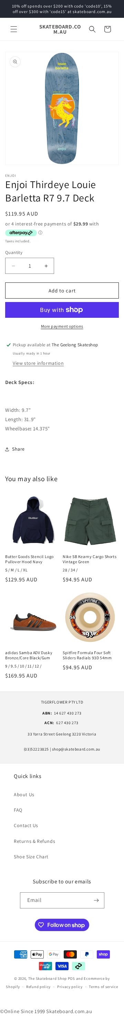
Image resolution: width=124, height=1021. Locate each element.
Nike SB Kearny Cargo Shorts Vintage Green (89, 559)
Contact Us (26, 825)
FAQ (18, 810)
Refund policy (38, 986)
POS (71, 978)
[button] (13, 29)
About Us (24, 794)
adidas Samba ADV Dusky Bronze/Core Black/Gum (28, 655)
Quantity (13, 252)
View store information (38, 363)
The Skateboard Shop (47, 978)
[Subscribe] (96, 900)
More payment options (62, 326)
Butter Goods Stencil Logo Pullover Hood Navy (29, 559)
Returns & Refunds (34, 841)
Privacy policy (70, 986)
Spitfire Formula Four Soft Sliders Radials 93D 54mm (87, 655)
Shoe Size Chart (31, 857)
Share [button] (18, 449)
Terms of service (103, 986)
